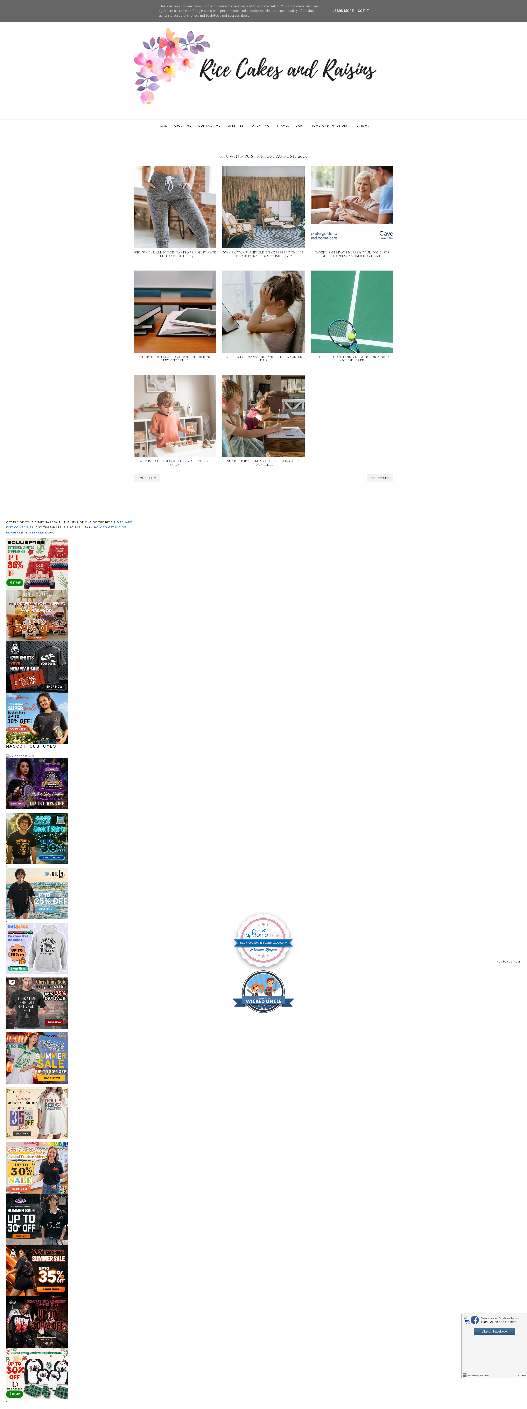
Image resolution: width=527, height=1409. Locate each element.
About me (182, 126)
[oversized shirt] (37, 1089)
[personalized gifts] (37, 591)
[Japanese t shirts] (37, 1034)
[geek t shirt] (37, 814)
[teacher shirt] (37, 1143)
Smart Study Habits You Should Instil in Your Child (263, 462)
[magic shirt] (37, 759)
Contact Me (209, 126)
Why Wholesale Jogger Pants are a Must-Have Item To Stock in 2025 (175, 254)
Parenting (260, 126)
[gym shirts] (37, 642)
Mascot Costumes (31, 746)
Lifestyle (235, 126)
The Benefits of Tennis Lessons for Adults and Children (352, 358)
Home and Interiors (329, 126)
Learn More (343, 11)
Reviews (362, 126)
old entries (380, 478)
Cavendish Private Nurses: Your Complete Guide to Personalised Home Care (352, 254)
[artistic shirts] (37, 540)
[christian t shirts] (37, 869)
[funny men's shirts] (37, 979)
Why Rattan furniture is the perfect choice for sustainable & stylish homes (263, 254)
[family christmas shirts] (37, 1349)
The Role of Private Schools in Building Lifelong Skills (175, 358)
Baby (300, 126)
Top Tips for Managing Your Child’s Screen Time (263, 358)
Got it (363, 11)
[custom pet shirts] (37, 924)
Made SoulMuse (508, 961)
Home (162, 126)
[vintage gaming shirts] (37, 1298)
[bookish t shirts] (37, 694)
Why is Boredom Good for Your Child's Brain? (175, 462)
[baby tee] (37, 1195)
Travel (283, 126)
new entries (147, 478)
